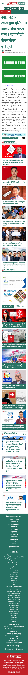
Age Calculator (14, 609)
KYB (22, 8)
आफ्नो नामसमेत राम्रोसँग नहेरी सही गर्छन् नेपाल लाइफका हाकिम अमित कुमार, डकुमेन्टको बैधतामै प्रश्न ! (13, 428)
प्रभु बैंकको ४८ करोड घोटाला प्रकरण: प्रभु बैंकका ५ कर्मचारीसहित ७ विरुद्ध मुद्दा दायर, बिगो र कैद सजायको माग (13, 367)
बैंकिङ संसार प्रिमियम (10, 433)
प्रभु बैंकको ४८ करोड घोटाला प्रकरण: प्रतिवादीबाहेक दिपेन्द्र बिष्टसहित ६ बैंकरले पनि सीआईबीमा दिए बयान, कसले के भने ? (14, 347)
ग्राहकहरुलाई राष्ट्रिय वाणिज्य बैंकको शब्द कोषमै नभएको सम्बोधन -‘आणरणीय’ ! (13, 387)
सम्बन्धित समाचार (9, 142)
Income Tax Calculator (14, 596)
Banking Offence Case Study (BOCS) (14, 557)
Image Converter (14, 611)
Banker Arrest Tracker (14, 563)
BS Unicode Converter (14, 598)
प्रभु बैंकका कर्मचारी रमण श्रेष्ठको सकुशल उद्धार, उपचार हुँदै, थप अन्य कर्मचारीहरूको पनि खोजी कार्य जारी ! (14, 224)
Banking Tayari (14, 569)
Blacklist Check (14, 575)
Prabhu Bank (4, 321)
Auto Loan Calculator (14, 600)
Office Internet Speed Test (14, 592)
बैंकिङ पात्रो (8, 8)
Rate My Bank (14, 577)
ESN (21, 669)
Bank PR (14, 583)
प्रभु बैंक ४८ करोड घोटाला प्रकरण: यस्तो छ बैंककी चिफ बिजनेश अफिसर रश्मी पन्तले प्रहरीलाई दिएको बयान (14, 326)
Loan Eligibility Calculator (14, 594)
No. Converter (14, 613)
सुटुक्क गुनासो (16, 8)
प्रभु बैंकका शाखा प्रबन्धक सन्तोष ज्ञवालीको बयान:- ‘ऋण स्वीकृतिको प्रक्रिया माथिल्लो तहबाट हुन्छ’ (13, 407)
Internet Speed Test (14, 603)
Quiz (14, 584)
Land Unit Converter (14, 602)
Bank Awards (14, 579)
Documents (14, 581)
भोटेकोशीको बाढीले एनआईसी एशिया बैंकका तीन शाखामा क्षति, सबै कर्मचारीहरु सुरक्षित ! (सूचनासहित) (13, 162)
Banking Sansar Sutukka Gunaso (14, 559)
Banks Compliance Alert (14, 561)
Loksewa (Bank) (14, 571)
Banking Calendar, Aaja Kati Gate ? (14, 555)
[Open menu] (26, 11)
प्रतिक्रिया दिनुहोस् (9, 269)
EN (5, 12)
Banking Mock (14, 573)
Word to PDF (14, 615)
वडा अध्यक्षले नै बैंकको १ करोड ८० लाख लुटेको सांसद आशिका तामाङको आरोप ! (14, 203)
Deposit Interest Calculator (14, 590)
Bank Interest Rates (14, 565)
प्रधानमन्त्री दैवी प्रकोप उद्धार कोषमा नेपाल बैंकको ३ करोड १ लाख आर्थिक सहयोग (12, 244)
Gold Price (14, 619)
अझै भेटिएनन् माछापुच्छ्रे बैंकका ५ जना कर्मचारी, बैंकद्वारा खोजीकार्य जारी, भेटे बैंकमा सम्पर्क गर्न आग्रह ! (14, 265)
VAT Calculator (14, 607)
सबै (25, 434)
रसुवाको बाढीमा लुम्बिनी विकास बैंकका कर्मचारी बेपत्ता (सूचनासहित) (14, 183)
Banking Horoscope (14, 567)
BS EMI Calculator (14, 605)
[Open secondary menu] (3, 3)
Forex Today (14, 617)
